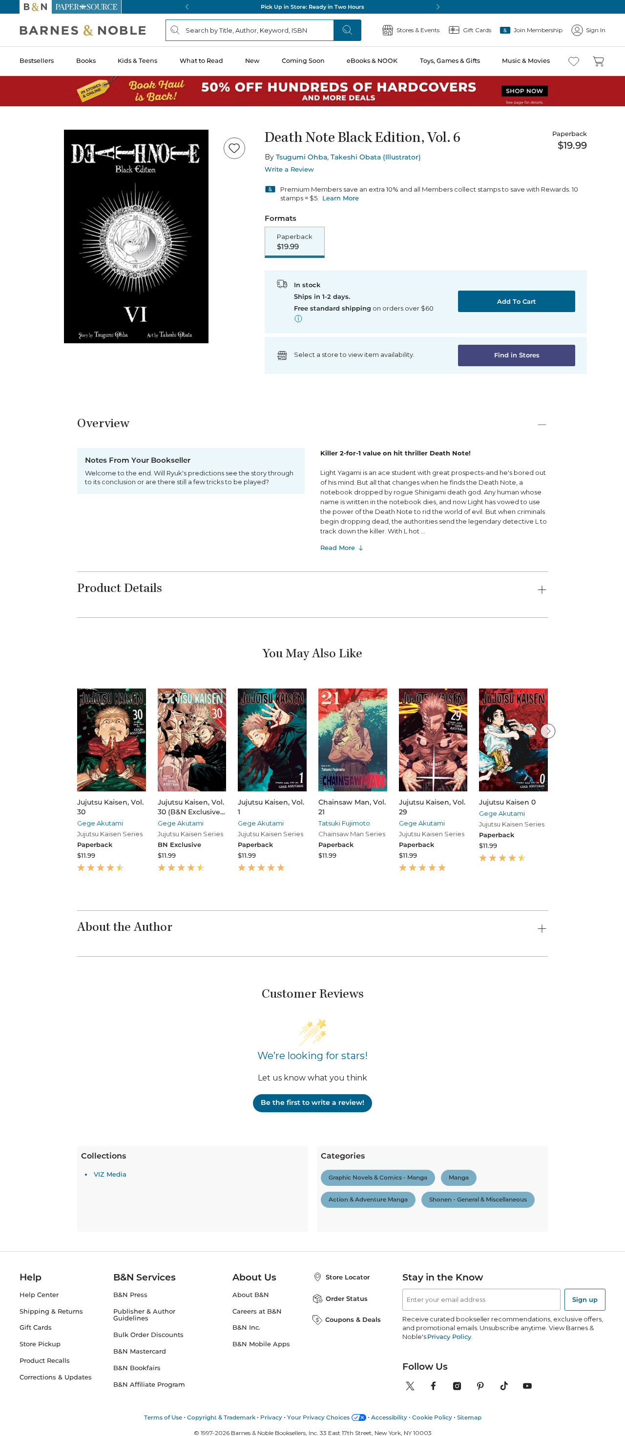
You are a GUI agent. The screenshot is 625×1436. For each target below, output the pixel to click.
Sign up (585, 1179)
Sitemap (469, 1297)
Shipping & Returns (51, 1191)
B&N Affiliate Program (149, 1265)
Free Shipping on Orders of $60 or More (313, 6)
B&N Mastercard (139, 1232)
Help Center (39, 1175)
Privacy (271, 1297)
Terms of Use (163, 1297)
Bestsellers (37, 60)
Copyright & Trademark (221, 1297)
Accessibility (389, 1297)
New (252, 60)
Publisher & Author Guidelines (144, 1195)
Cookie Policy (432, 1297)
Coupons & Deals (353, 1199)
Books (86, 60)
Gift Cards (36, 1208)
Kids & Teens (137, 60)
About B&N (250, 1175)
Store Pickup (40, 1224)
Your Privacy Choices (318, 1297)
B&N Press (130, 1175)
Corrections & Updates (56, 1257)
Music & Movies (526, 60)
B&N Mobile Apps (261, 1224)
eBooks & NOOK (372, 60)
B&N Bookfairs (137, 1248)
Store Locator (348, 1157)
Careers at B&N (257, 1191)
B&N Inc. (246, 1208)
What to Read (201, 60)
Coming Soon (303, 60)
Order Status (347, 1178)
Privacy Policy (449, 1216)
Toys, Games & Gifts (450, 60)
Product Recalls (45, 1241)
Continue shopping (168, 188)
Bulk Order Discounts (148, 1215)
